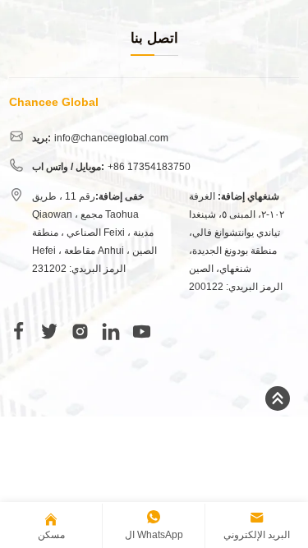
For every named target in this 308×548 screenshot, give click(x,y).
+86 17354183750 (149, 167)
